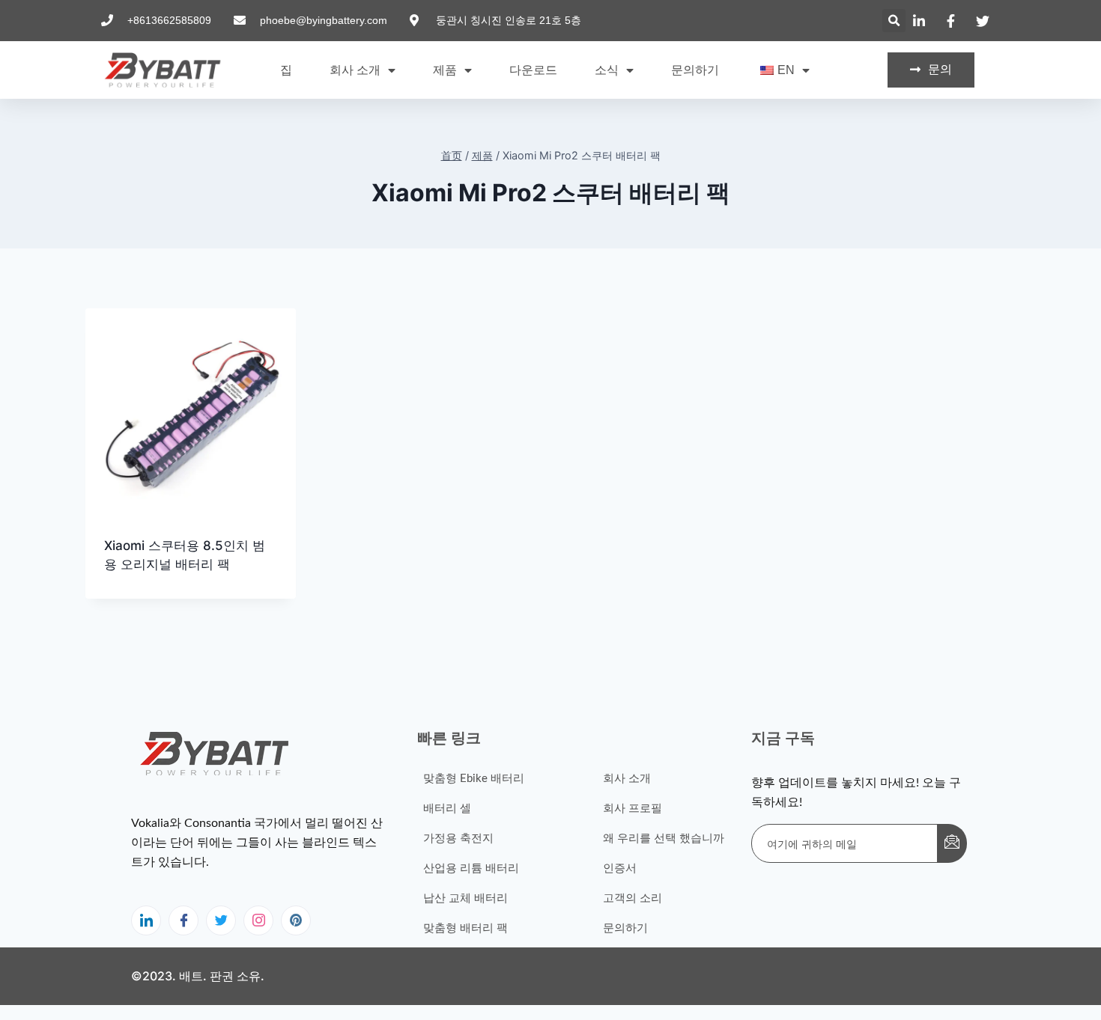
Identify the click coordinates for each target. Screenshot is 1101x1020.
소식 (607, 70)
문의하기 (695, 70)
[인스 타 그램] (258, 920)
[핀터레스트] (296, 920)
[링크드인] (146, 920)
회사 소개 (355, 70)
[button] (894, 20)
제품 (445, 70)
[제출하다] (952, 843)
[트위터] (221, 920)
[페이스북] (183, 920)
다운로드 (533, 70)
